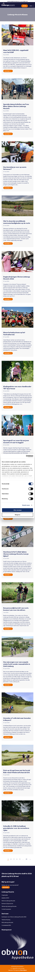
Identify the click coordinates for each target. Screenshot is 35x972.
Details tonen (26, 505)
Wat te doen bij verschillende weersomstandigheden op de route (16, 222)
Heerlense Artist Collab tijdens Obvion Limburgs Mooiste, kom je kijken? (15, 554)
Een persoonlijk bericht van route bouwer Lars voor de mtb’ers (15, 609)
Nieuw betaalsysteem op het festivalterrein (14, 333)
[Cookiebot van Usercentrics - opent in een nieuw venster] (26, 456)
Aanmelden (6, 887)
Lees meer (7, 71)
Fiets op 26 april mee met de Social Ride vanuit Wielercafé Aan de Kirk (16, 771)
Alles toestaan (18, 510)
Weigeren (17, 514)
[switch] (30, 489)
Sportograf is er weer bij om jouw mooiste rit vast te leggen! (16, 441)
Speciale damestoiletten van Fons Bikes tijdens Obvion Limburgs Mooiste (16, 106)
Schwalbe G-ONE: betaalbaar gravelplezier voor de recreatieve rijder (16, 828)
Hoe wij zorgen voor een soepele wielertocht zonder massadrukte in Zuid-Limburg (16, 664)
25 (26, 859)
